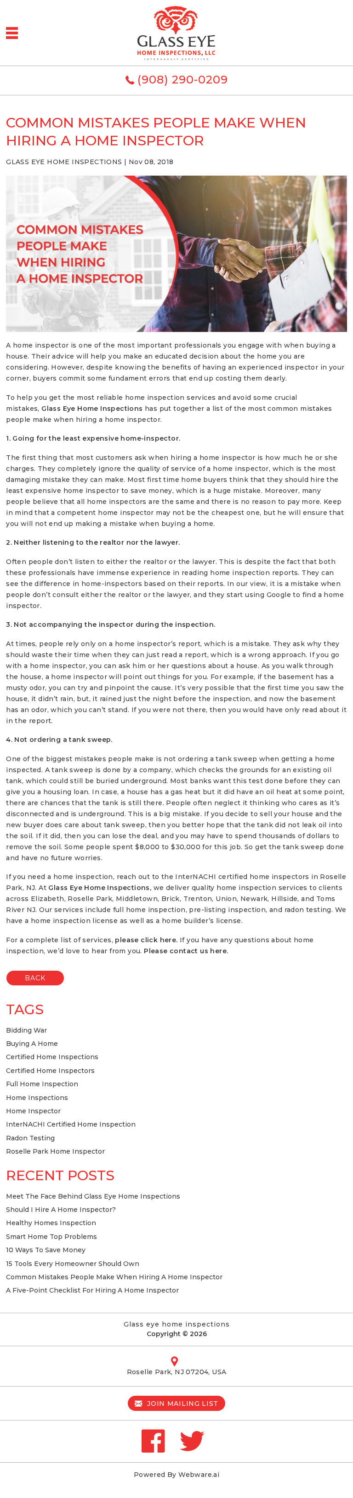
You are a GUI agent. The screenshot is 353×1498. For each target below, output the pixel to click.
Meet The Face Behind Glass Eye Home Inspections (93, 1196)
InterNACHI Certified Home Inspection (71, 1124)
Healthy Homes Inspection (51, 1223)
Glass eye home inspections (177, 1324)
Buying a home (32, 1043)
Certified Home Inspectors (50, 1071)
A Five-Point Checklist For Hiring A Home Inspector (92, 1290)
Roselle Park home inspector (55, 1151)
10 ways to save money (45, 1250)
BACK (35, 978)
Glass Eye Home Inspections (91, 408)
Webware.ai (198, 1474)
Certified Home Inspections (52, 1057)
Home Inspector (33, 1111)
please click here (145, 940)
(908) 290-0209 (182, 79)
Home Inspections (37, 1098)
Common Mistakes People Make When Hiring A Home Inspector (114, 1277)
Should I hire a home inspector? (61, 1209)
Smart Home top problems (51, 1237)
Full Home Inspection (42, 1084)
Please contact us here (185, 951)
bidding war (26, 1030)
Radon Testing (30, 1138)
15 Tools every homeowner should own (72, 1264)
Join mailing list (182, 1403)
